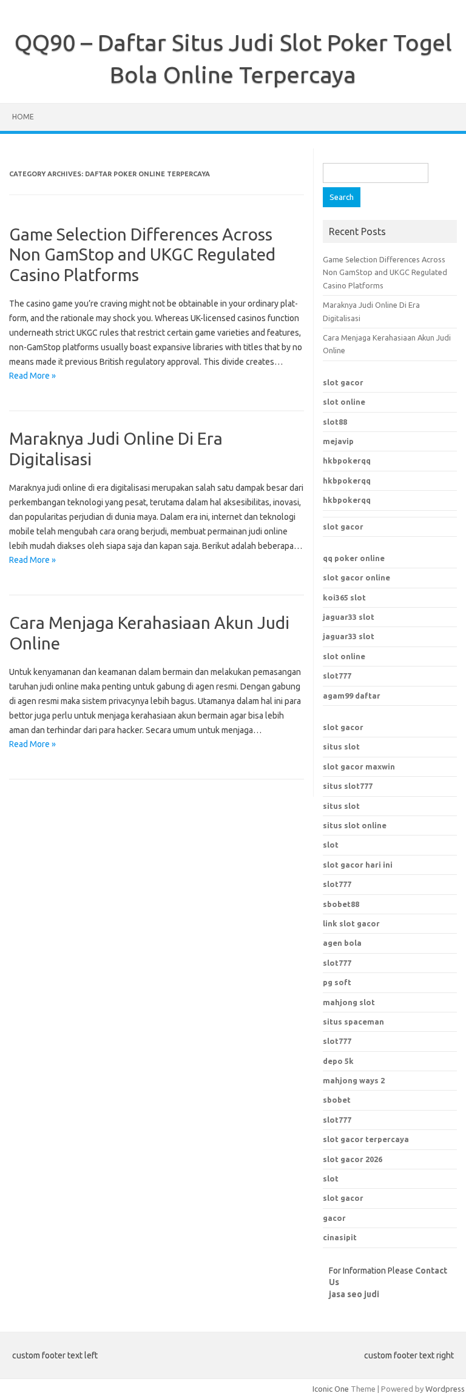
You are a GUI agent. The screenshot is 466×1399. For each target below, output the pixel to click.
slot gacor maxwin (359, 766)
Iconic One (330, 1388)
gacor (334, 1218)
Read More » (32, 375)
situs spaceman (353, 1021)
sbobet (337, 1099)
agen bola (342, 943)
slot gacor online (356, 577)
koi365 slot (344, 597)
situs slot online (355, 825)
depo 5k (338, 1061)
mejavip (338, 441)
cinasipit (340, 1237)
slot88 (335, 421)
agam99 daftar (351, 695)
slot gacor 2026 (352, 1159)
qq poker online (354, 558)
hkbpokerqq (347, 460)
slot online (344, 401)
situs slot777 (348, 786)
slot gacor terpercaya (366, 1139)
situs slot (341, 746)
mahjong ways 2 (354, 1080)
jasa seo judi (354, 1294)
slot (331, 844)
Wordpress (445, 1388)
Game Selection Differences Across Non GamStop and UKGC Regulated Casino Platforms (142, 254)
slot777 (337, 675)
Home (23, 117)
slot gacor (343, 382)
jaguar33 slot (348, 617)
